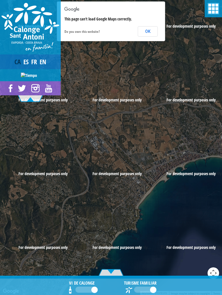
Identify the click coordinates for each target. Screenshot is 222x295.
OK (148, 31)
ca (17, 61)
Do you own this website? (82, 31)
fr (34, 61)
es (26, 61)
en (43, 61)
